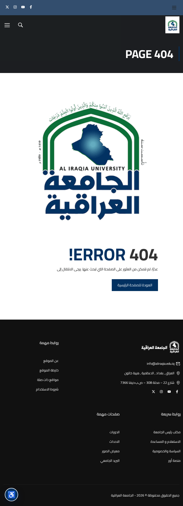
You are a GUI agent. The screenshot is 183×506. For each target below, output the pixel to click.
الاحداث (114, 441)
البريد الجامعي (110, 460)
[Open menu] (172, 7)
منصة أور (174, 460)
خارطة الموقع (49, 370)
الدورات (115, 432)
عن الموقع (51, 361)
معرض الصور (111, 451)
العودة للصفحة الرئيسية (134, 285)
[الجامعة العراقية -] (171, 24)
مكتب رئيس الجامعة (167, 432)
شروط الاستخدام (47, 389)
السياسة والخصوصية (166, 451)
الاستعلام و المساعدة (166, 441)
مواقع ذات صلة (48, 380)
